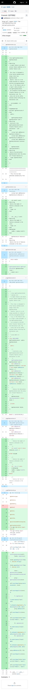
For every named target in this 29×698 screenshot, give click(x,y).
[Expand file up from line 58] (4, 190)
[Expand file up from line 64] (4, 423)
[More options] (26, 44)
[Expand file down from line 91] (4, 183)
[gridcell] (14, 48)
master (4, 29)
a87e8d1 (9, 32)
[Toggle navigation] (2, 2)
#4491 (15, 21)
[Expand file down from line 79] (4, 246)
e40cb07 (15, 32)
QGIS (8, 7)
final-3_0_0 (16, 30)
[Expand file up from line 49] (4, 48)
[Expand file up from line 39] (4, 255)
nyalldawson (6, 18)
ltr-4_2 (17, 28)
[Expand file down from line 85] (4, 486)
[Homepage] (14, 2)
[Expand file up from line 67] (4, 540)
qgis (4, 7)
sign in (13, 685)
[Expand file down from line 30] (4, 538)
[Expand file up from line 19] (4, 493)
